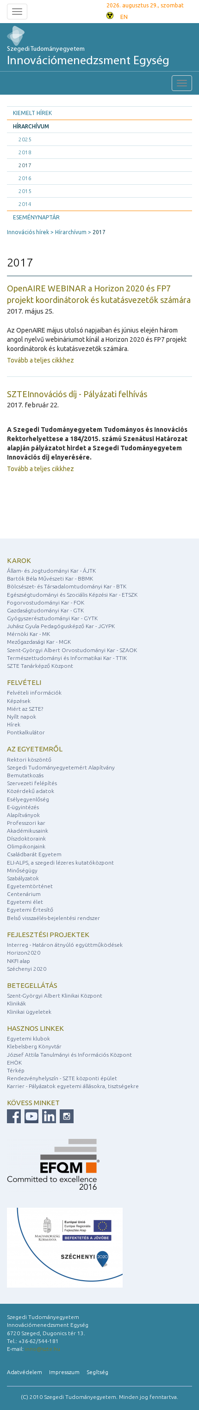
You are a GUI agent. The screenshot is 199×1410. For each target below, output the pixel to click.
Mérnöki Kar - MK (28, 634)
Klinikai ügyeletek (29, 1012)
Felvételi (24, 682)
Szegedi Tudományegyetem (88, 56)
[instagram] (65, 1116)
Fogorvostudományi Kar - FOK (45, 602)
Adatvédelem (24, 1372)
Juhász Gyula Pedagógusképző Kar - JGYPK (61, 626)
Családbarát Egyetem (34, 854)
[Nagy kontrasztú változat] (109, 14)
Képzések (19, 701)
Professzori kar (26, 823)
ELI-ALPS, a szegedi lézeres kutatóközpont (60, 862)
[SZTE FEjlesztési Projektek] (65, 1247)
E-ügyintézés (23, 807)
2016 (25, 178)
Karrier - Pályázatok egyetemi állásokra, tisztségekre (73, 1086)
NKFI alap (18, 961)
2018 (25, 152)
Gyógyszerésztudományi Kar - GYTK (52, 618)
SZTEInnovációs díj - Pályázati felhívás (77, 394)
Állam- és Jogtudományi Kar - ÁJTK (51, 571)
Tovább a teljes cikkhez (40, 360)
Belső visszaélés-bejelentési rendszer (53, 918)
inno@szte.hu (42, 1349)
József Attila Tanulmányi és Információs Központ (69, 1055)
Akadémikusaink (27, 831)
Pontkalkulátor (26, 732)
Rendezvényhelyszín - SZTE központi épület (62, 1078)
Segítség (97, 1372)
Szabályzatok (23, 878)
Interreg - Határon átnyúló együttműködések (65, 945)
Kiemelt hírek (32, 113)
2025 (25, 139)
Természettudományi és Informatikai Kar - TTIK (67, 658)
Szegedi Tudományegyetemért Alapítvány (61, 767)
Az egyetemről (34, 749)
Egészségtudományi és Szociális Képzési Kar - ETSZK (72, 595)
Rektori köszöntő (29, 759)
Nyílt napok (21, 717)
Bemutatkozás (25, 775)
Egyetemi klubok (28, 1038)
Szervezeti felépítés (32, 783)
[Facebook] (14, 1116)
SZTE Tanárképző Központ (40, 666)
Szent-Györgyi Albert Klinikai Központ (54, 995)
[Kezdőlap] (24, 36)
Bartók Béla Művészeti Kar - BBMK (50, 578)
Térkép (16, 1070)
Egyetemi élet (25, 902)
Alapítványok (23, 815)
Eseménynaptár (36, 217)
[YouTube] (30, 1116)
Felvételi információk (34, 693)
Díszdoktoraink (26, 838)
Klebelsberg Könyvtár (34, 1046)
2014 (25, 204)
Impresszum (64, 1372)
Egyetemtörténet (30, 886)
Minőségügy (22, 870)
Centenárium (24, 894)
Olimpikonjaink (26, 846)
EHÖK (14, 1062)
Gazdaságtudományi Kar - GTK (45, 610)
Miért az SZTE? (25, 709)
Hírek (13, 724)
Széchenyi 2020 (26, 969)
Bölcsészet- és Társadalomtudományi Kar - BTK (66, 586)
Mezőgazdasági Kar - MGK (39, 642)
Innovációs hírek (28, 232)
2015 (25, 191)
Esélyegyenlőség (28, 799)
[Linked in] (48, 1116)
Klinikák (16, 1003)
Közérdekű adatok (30, 791)
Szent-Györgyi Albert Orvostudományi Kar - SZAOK (72, 650)
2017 (25, 165)
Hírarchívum (31, 126)
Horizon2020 (23, 953)
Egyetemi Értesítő (30, 910)
